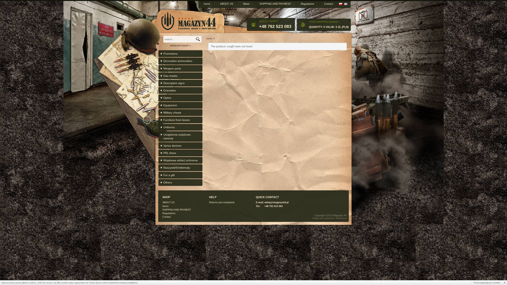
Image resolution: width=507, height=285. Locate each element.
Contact (328, 3)
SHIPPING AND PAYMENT (275, 3)
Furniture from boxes (176, 120)
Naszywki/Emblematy (176, 167)
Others (167, 182)
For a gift (169, 175)
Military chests (172, 112)
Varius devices (172, 145)
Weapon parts (172, 68)
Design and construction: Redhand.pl (330, 218)
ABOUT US (226, 3)
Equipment (170, 105)
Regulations (307, 3)
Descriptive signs (174, 83)
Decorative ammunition (177, 61)
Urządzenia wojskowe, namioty (177, 136)
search (198, 39)
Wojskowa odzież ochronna (180, 160)
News (246, 3)
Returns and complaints (222, 202)
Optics (167, 97)
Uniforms (169, 127)
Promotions (170, 53)
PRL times (169, 153)
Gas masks (170, 75)
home (207, 3)
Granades (169, 90)
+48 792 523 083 (275, 26)
